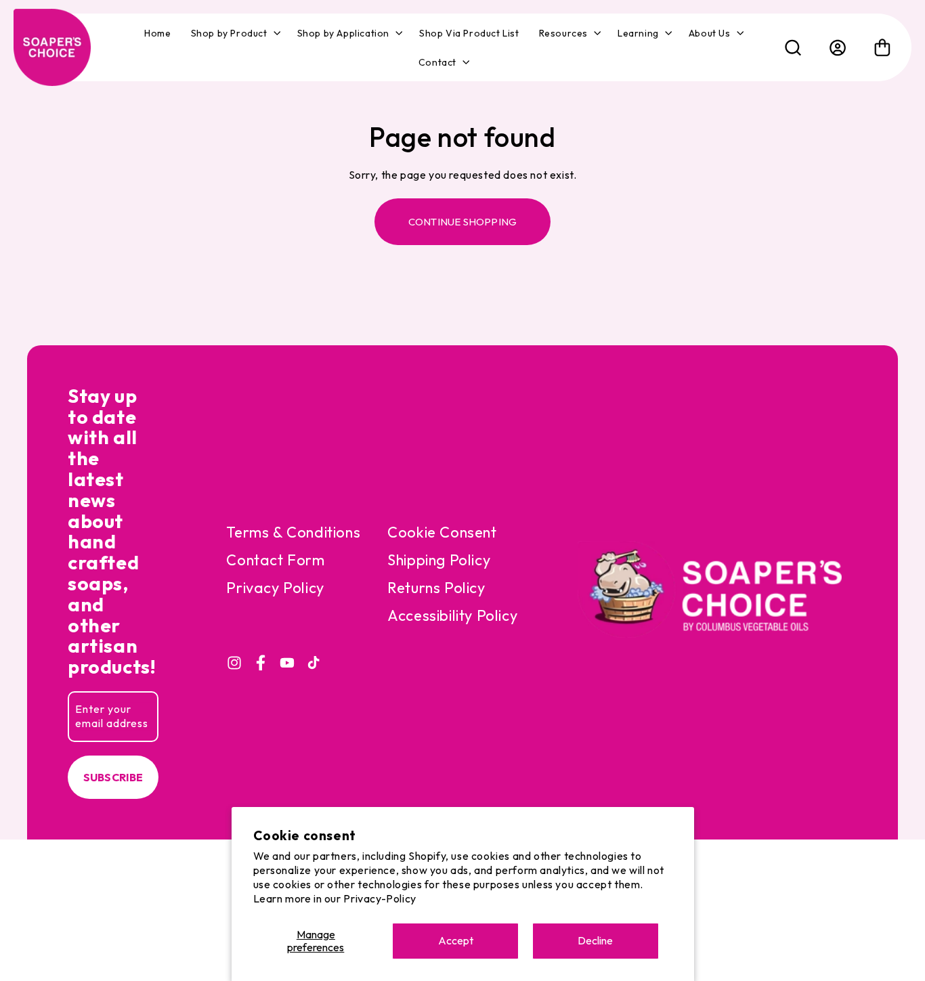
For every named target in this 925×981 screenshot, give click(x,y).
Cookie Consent (441, 532)
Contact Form (275, 559)
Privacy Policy (275, 587)
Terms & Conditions (293, 532)
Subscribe (113, 777)
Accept (455, 940)
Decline (595, 940)
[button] (234, 33)
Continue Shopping (462, 221)
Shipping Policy (438, 559)
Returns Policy (436, 587)
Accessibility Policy (452, 615)
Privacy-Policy (379, 898)
